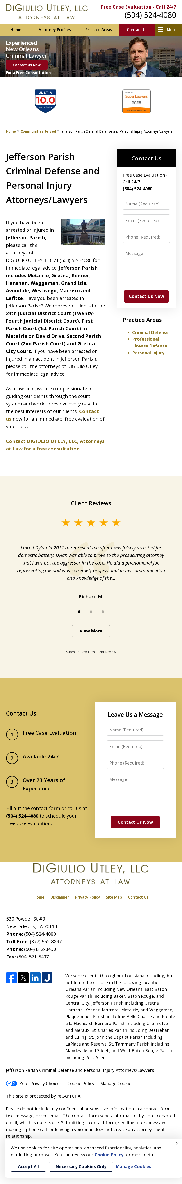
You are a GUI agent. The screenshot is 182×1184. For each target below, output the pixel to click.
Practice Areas (98, 29)
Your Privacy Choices (41, 1083)
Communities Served (38, 131)
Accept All (28, 1166)
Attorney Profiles (55, 29)
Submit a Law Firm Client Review (91, 652)
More (172, 29)
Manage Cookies (116, 1083)
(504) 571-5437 (33, 956)
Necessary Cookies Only (80, 1166)
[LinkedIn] (35, 978)
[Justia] (47, 978)
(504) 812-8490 (40, 949)
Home (15, 29)
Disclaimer (59, 897)
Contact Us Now (27, 64)
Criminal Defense (150, 332)
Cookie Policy (81, 1083)
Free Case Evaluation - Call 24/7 (138, 7)
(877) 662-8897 (46, 941)
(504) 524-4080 (150, 15)
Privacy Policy (87, 897)
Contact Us (137, 29)
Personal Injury (148, 353)
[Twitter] (23, 978)
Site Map (114, 897)
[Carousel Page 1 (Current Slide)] (79, 612)
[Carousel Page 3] (103, 612)
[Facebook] (11, 978)
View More (91, 631)
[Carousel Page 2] (91, 612)
